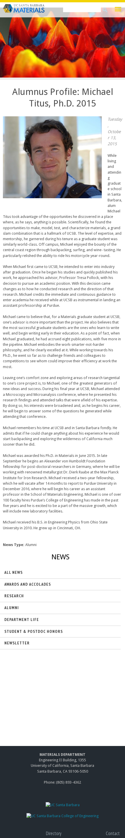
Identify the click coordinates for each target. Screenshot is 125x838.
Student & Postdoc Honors (33, 631)
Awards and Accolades (27, 584)
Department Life (21, 619)
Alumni (11, 607)
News (60, 557)
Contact (113, 833)
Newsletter (17, 643)
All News (13, 572)
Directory (53, 833)
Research (14, 595)
